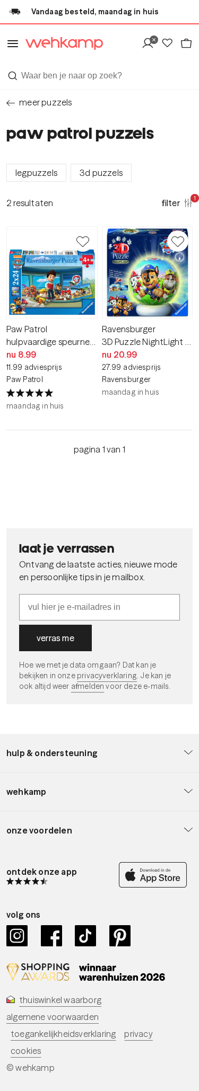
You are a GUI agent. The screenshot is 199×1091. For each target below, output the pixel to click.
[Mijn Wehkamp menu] (151, 43)
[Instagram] (17, 935)
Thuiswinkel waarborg (60, 1000)
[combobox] (99, 76)
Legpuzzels (36, 172)
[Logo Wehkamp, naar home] (61, 43)
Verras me (55, 638)
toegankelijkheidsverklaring (63, 1033)
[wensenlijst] (170, 43)
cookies (26, 1050)
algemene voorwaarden (52, 1017)
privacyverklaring (107, 675)
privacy (138, 1033)
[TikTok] (86, 935)
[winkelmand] (186, 43)
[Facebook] (52, 935)
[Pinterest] (120, 935)
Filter (177, 202)
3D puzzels (101, 172)
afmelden (87, 686)
